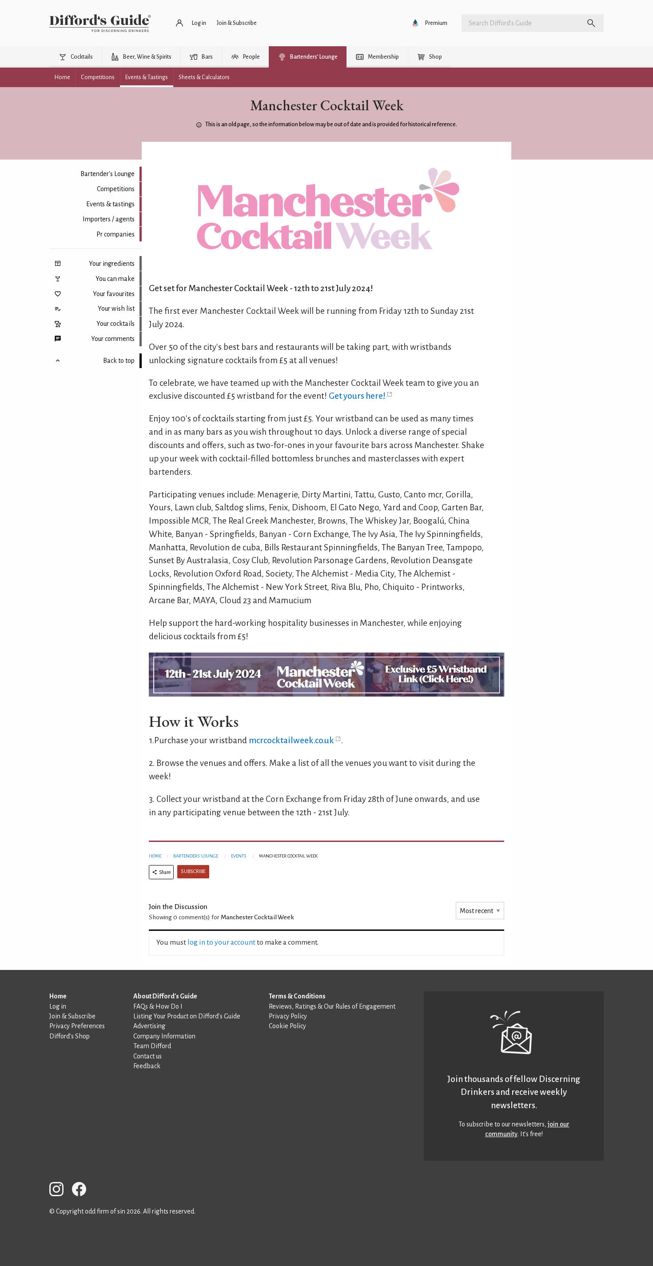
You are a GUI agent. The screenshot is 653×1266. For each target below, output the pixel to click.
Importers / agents (109, 219)
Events (238, 855)
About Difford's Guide (165, 996)
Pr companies (115, 234)
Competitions (116, 188)
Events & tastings (110, 204)
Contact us (147, 1056)
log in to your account (221, 942)
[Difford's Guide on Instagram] (60, 1190)
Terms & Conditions (297, 996)
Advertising (149, 1026)
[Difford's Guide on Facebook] (82, 1190)
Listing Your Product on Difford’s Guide (186, 1016)
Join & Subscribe (72, 1016)
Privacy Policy (288, 1016)
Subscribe (193, 871)
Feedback (146, 1066)
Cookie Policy (287, 1026)
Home (155, 855)
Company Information (164, 1036)
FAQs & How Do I (158, 1006)
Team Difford (152, 1046)
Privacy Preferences (77, 1026)
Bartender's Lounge (107, 173)
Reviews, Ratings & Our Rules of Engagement (332, 1006)
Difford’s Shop (69, 1036)
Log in (57, 1006)
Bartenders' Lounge (195, 855)
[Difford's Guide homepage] (100, 23)
